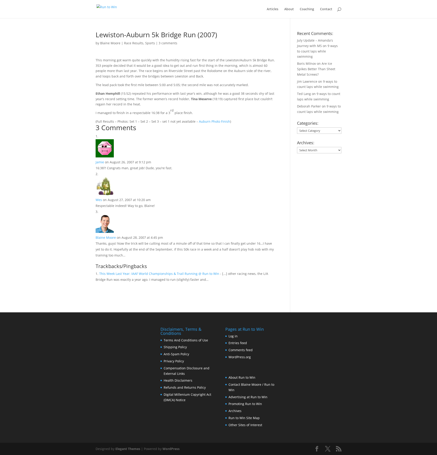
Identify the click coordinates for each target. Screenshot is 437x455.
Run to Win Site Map (244, 418)
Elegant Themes (127, 449)
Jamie (100, 162)
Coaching (307, 9)
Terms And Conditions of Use (186, 340)
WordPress (171, 449)
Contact (326, 9)
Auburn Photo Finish (214, 121)
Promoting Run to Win (245, 404)
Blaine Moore (110, 43)
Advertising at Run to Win (248, 397)
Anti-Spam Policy (176, 354)
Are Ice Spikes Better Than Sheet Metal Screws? (316, 69)
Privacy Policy (174, 361)
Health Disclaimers (178, 380)
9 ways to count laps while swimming (317, 51)
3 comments (168, 43)
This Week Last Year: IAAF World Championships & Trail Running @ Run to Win (159, 273)
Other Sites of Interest (245, 425)
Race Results (133, 43)
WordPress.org (240, 357)
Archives (235, 411)
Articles (272, 9)
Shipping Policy (175, 347)
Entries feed (238, 343)
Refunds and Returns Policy (185, 387)
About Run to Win (242, 377)
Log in (233, 336)
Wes (99, 200)
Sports (150, 43)
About (289, 9)
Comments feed (241, 350)
